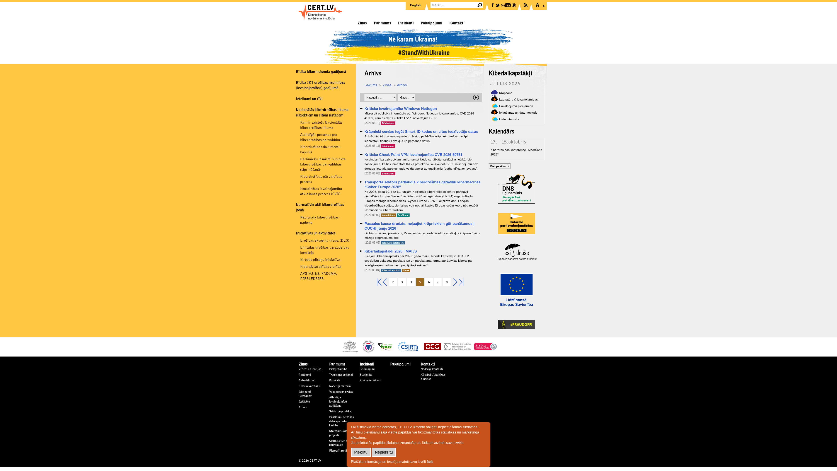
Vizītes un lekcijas (310, 369)
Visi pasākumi (499, 166)
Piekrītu (360, 452)
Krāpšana (505, 93)
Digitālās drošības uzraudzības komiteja (324, 250)
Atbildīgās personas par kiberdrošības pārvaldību (320, 137)
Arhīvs (402, 85)
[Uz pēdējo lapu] (461, 282)
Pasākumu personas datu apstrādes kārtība (341, 421)
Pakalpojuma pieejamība (516, 106)
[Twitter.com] (498, 5)
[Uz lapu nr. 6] (455, 282)
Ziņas (362, 23)
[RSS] (526, 5)
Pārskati (334, 380)
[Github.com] (514, 5)
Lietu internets (509, 119)
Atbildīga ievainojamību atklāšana (338, 401)
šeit (430, 462)
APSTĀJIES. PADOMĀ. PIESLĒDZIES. (318, 276)
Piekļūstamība (338, 369)
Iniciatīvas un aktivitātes (315, 233)
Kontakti (456, 23)
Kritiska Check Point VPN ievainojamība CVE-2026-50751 (413, 155)
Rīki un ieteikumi (370, 380)
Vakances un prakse (341, 391)
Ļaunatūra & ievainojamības (518, 99)
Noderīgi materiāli (340, 386)
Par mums (382, 23)
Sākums (370, 85)
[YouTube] (506, 5)
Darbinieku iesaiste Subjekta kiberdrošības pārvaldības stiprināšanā (323, 164)
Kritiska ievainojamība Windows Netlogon (400, 109)
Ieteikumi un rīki (309, 99)
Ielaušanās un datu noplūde (518, 112)
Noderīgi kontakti (432, 369)
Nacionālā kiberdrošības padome (319, 219)
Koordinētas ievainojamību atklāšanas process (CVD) (321, 191)
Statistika (366, 374)
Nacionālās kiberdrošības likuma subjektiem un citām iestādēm (322, 112)
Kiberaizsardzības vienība (320, 266)
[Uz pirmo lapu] (379, 282)
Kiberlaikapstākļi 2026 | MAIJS (390, 251)
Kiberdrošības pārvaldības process (321, 179)
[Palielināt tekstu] (537, 5)
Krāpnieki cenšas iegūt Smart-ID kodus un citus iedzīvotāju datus (421, 132)
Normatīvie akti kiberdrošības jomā (320, 207)
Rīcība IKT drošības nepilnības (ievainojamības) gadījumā (320, 85)
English (415, 5)
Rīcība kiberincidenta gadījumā (321, 72)
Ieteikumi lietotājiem (393, 243)
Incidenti (406, 23)
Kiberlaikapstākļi (391, 270)
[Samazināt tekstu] (543, 5)
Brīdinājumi (388, 123)
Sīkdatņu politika (340, 411)
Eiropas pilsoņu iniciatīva (320, 259)
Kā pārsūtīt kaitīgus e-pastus (433, 377)
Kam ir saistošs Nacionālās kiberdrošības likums (321, 125)
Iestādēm (304, 401)
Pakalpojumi (431, 23)
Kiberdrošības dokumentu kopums (320, 149)
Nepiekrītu (384, 452)
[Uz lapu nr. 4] (384, 282)
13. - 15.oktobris (508, 142)
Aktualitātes (388, 215)
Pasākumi (403, 215)
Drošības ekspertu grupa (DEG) (324, 240)
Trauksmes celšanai (341, 374)
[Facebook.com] (493, 5)
